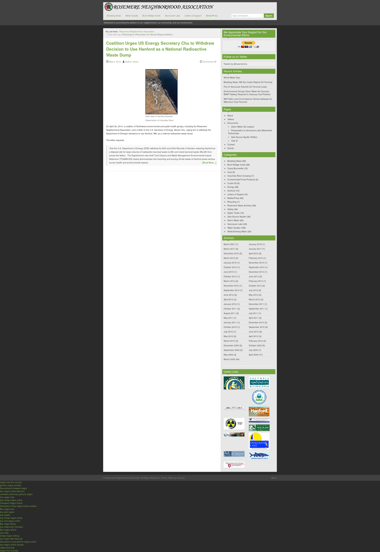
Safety (230, 209)
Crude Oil (231, 183)
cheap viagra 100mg (9, 535)
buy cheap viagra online (11, 500)
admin (135, 61)
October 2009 (255, 345)
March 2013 (229, 280)
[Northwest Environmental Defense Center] (234, 434)
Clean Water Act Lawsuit (242, 126)
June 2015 (229, 271)
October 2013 (230, 276)
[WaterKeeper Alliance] (259, 455)
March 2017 (229, 248)
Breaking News (114, 15)
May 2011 (228, 317)
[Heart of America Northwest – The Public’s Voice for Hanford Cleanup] (259, 420)
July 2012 (253, 290)
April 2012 (228, 299)
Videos (230, 119)
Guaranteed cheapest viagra (13, 488)
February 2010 (256, 340)
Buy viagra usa (7, 508)
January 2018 (255, 244)
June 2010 (254, 331)
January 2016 (230, 262)
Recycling (231, 201)
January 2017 (255, 248)
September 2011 (257, 308)
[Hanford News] (259, 411)
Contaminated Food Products (241, 179)
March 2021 (229, 244)
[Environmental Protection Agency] (259, 396)
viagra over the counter (11, 482)
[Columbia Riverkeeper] (259, 381)
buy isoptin (5, 514)
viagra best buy (7, 547)
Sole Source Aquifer (236, 216)
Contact (231, 144)
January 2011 (230, 322)
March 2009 (229, 359)
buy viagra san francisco (11, 526)
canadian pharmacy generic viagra (16, 494)
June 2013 (254, 276)
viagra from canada (9, 550)
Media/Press (212, 15)
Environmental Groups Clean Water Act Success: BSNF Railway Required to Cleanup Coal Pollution (247, 93)
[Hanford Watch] (234, 423)
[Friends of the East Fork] (234, 407)
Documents (232, 122)
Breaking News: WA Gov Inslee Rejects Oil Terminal (248, 82)
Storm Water (233, 220)
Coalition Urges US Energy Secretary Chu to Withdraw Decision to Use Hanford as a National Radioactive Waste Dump (160, 49)
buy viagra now (7, 497)
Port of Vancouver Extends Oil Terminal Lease (245, 86)
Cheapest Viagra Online (11, 503)
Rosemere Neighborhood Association (158, 6)
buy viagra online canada (12, 544)
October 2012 (255, 285)
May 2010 (228, 336)
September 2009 (231, 350)
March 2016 (229, 257)
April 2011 (253, 317)
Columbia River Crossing (239, 175)
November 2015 (256, 262)
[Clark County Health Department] (234, 382)
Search (268, 15)
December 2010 (256, 322)
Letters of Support (193, 15)
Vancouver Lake (172, 15)
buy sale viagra (7, 511)
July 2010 (228, 331)
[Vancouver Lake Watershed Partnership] (259, 440)
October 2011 (230, 308)
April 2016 (253, 253)
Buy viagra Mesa (8, 523)
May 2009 (228, 354)
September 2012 (231, 290)
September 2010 (257, 327)
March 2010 (229, 340)
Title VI (234, 140)
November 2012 (231, 285)
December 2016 (231, 253)
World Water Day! (232, 77)
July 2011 (253, 313)
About (230, 115)
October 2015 (230, 267)
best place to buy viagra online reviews (18, 506)
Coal (229, 172)
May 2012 (253, 294)
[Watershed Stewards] (234, 464)
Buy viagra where (8, 529)
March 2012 (254, 299)
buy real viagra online (10, 520)
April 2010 (253, 336)
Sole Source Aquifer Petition (244, 137)
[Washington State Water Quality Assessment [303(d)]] (234, 453)
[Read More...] (209, 162)
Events (230, 148)
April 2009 (253, 354)
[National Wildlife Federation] (259, 427)
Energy (230, 186)
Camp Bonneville (235, 168)
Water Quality (131, 15)
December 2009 (231, 345)
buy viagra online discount (12, 491)
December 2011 (256, 303)
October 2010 (230, 327)
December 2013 (256, 271)
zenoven (181, 477)
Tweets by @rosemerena (235, 63)
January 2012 (230, 303)
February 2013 (256, 280)
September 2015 (257, 267)
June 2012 (229, 294)
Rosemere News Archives (239, 205)
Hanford (231, 190)
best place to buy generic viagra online (18, 541)
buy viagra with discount (11, 538)
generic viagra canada (10, 485)
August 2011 (230, 313)
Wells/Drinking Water (237, 231)
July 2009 (253, 350)
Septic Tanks (233, 212)
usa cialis (4, 532)
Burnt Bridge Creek (151, 15)
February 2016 (256, 257)
